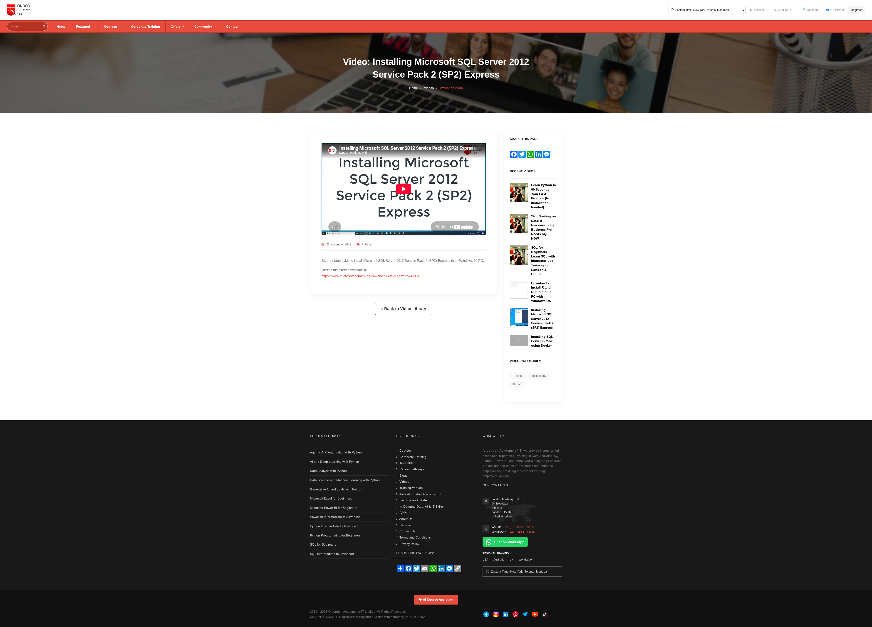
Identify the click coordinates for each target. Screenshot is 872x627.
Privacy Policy (409, 544)
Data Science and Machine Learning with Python (345, 480)
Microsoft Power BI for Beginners (333, 507)
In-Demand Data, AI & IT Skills (421, 506)
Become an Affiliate (413, 500)
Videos (429, 88)
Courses (110, 26)
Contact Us (407, 531)
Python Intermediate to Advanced (334, 526)
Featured (83, 26)
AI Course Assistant (438, 599)
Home (61, 26)
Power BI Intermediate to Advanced (335, 517)
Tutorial (367, 244)
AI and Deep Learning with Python (334, 461)
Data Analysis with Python (328, 471)
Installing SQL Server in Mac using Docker (542, 341)
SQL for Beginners (323, 544)
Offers (175, 26)
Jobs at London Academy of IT (421, 494)
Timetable (406, 463)
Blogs (403, 475)
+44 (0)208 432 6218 (518, 527)
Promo (517, 384)
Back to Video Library (405, 308)
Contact (232, 26)
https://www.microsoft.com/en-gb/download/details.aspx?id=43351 (370, 276)
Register (856, 10)
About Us (405, 519)
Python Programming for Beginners (335, 535)
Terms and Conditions (415, 537)
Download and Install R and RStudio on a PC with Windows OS (542, 292)
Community (203, 26)
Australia (498, 559)
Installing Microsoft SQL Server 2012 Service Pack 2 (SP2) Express (542, 318)
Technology (539, 375)
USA (485, 559)
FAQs (403, 512)
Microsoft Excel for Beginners (331, 498)
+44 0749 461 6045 (522, 532)
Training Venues (411, 488)
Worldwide (525, 559)
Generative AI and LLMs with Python (336, 489)
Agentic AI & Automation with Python (336, 452)
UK (511, 559)
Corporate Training (145, 26)
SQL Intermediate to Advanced (332, 554)
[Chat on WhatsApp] (505, 541)
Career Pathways (411, 469)
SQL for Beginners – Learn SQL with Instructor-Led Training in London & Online (543, 261)
